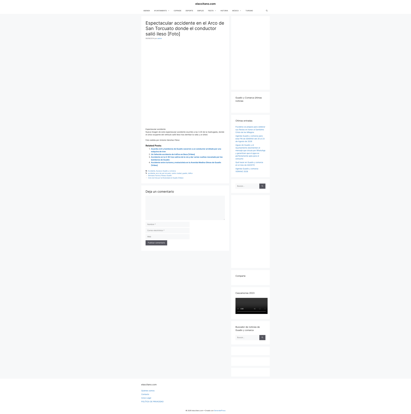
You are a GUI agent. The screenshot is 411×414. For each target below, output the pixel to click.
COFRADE (177, 11)
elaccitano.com (205, 3)
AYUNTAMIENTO (160, 11)
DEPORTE (189, 11)
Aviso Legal (146, 398)
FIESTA (211, 11)
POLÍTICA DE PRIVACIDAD (152, 402)
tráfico (190, 173)
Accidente (151, 171)
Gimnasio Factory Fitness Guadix (160, 175)
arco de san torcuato (163, 173)
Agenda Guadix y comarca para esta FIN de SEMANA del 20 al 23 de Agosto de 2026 (250, 138)
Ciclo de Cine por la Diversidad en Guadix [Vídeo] (165, 178)
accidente (151, 173)
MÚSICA (235, 11)
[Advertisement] (251, 52)
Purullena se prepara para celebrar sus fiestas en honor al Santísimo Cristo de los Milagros (250, 129)
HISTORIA (224, 11)
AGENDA (146, 11)
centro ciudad (177, 173)
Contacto (145, 394)
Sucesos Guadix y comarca (166, 171)
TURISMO (249, 11)
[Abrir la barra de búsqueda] (267, 10)
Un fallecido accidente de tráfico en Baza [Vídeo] (173, 154)
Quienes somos (148, 391)
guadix (184, 173)
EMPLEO (200, 11)
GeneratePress (220, 411)
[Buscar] (262, 186)
